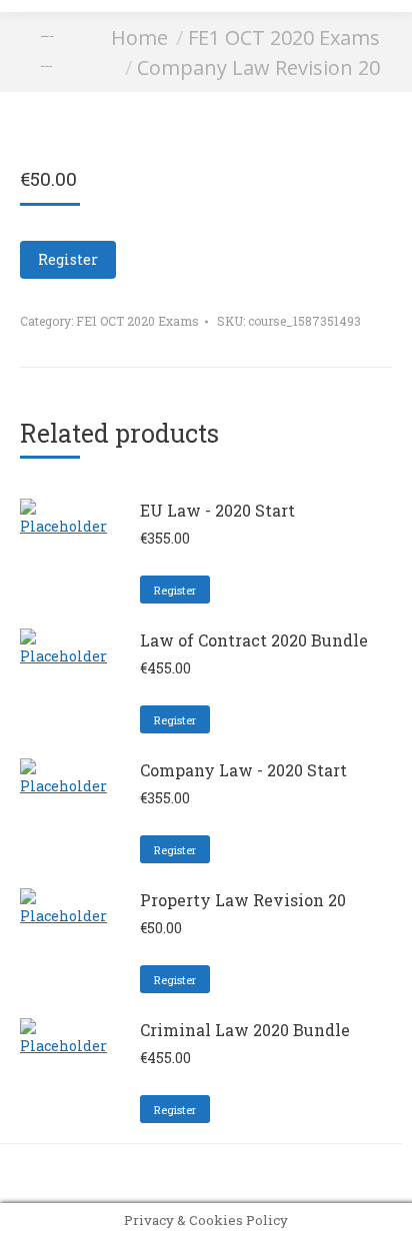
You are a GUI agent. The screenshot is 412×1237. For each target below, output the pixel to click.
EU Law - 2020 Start (217, 510)
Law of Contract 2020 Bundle (254, 639)
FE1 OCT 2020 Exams (137, 321)
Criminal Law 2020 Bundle (245, 1029)
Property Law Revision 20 (243, 899)
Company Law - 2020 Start (243, 769)
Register (68, 259)
